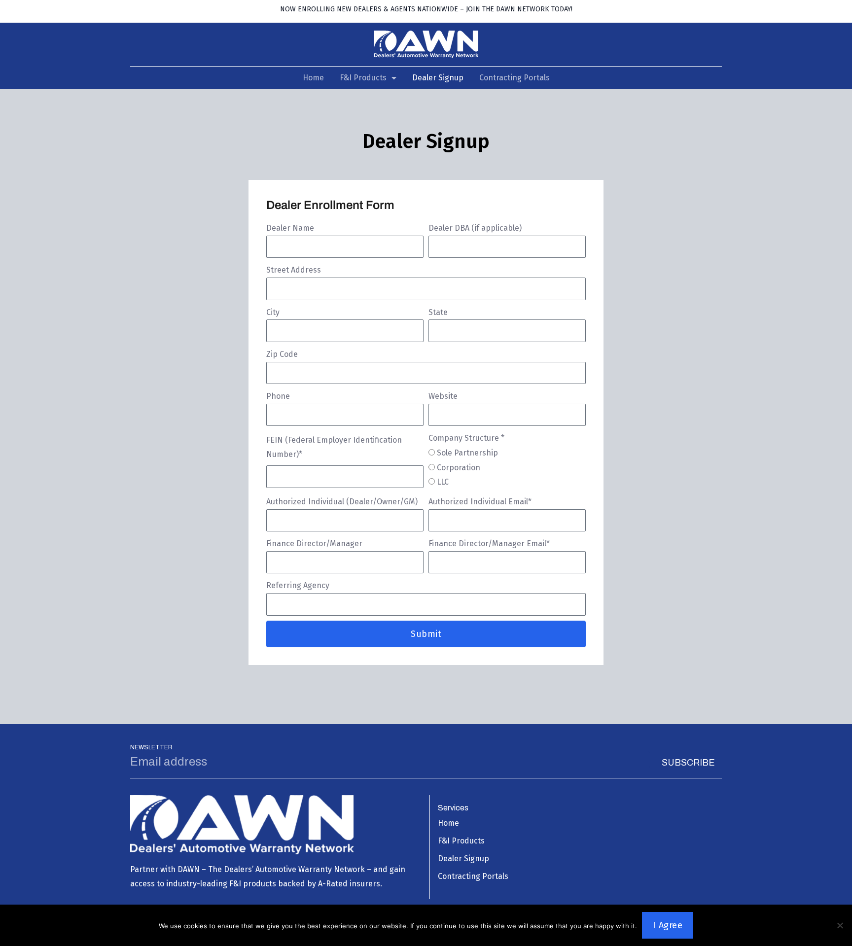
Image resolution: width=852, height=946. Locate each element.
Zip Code (282, 354)
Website (443, 396)
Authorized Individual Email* (480, 501)
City (273, 312)
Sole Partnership (467, 452)
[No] (840, 925)
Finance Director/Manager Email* (489, 543)
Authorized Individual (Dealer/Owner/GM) (342, 501)
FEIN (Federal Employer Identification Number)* (334, 447)
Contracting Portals (514, 77)
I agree (668, 925)
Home (313, 77)
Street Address (293, 270)
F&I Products (363, 77)
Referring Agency (297, 585)
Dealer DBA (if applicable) (475, 228)
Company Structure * (466, 438)
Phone (278, 396)
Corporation (458, 467)
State (438, 312)
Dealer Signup (437, 77)
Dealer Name (290, 228)
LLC (443, 482)
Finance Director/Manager (314, 543)
